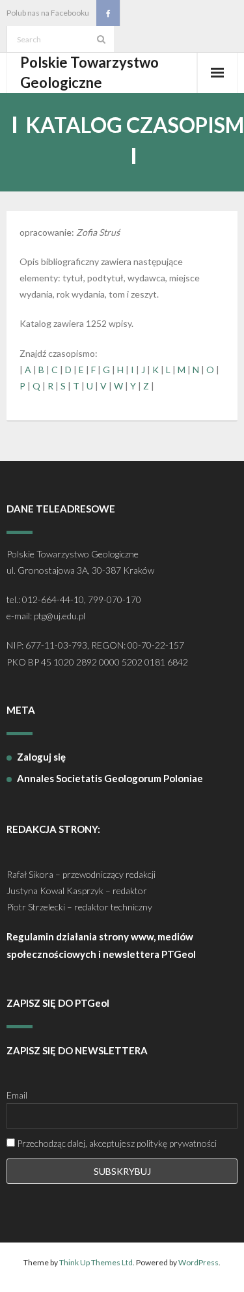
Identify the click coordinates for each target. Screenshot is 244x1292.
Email (17, 1095)
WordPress (198, 1262)
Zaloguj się (41, 757)
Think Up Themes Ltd (96, 1262)
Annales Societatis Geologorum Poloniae (110, 778)
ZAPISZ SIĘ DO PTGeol (58, 1003)
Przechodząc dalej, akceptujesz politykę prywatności (116, 1143)
